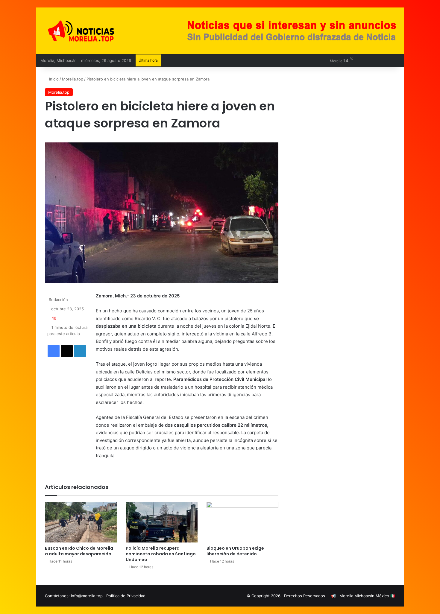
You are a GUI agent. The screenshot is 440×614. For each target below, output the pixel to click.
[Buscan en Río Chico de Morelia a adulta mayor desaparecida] (81, 522)
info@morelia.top (87, 595)
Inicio (53, 79)
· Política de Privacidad (124, 595)
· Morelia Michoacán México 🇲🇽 (366, 595)
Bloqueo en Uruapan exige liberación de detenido (235, 551)
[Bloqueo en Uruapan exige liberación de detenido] (242, 522)
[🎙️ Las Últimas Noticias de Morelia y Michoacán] (97, 30)
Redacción (58, 299)
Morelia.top (72, 79)
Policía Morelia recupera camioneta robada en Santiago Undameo (161, 554)
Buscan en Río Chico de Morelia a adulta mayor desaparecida (79, 551)
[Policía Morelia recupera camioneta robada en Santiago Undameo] (162, 522)
